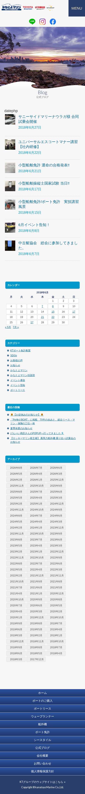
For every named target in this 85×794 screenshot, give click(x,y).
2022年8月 (16, 563)
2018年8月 (36, 647)
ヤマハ (40, 8)
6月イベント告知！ (34, 225)
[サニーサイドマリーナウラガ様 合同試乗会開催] (10, 119)
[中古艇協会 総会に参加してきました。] (10, 246)
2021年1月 (36, 593)
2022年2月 (16, 575)
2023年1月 (36, 551)
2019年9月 (16, 623)
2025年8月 (16, 491)
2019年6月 (16, 629)
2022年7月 (36, 563)
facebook (53, 22)
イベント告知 (17, 385)
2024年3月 (56, 521)
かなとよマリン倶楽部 (22, 375)
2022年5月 (16, 569)
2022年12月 (57, 551)
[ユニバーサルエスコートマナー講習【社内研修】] (10, 144)
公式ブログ (42, 747)
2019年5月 (36, 629)
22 (53, 317)
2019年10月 (57, 617)
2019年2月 (36, 635)
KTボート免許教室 (20, 350)
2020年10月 (17, 599)
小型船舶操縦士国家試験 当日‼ (44, 183)
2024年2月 (16, 527)
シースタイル (42, 740)
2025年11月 (17, 485)
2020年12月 (57, 593)
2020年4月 (16, 611)
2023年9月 (56, 533)
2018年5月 (36, 653)
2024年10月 (37, 509)
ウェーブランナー (42, 716)
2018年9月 (16, 647)
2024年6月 (56, 515)
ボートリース (17, 390)
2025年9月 (56, 485)
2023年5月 (16, 545)
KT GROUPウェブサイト (50, 8)
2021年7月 (16, 587)
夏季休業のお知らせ (21, 428)
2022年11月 (17, 557)
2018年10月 (57, 641)
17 (73, 311)
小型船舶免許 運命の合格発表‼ (44, 165)
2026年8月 (16, 467)
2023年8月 (16, 539)
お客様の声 (16, 360)
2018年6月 (16, 653)
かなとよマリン (19, 370)
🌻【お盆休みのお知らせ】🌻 (27, 414)
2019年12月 (37, 617)
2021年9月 (36, 581)
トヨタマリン (28, 8)
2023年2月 (16, 551)
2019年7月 (56, 623)
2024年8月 (16, 515)
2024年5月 (16, 521)
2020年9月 (36, 599)
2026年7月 (36, 467)
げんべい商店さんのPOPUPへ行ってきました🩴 (37, 433)
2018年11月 (37, 641)
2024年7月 (36, 515)
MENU (76, 8)
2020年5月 (56, 605)
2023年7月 (36, 539)
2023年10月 (37, 533)
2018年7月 (56, 647)
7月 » (16, 327)
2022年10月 (37, 557)
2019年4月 (56, 629)
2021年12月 (37, 575)
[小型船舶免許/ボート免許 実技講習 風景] (10, 204)
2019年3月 (16, 635)
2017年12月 (37, 659)
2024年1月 (36, 527)
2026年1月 (36, 479)
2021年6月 (36, 587)
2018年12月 (17, 641)
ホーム (42, 692)
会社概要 (42, 755)
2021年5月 (56, 587)
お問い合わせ (42, 763)
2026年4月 (36, 473)
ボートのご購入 (42, 700)
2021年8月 (56, 581)
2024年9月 (56, 509)
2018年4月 (56, 653)
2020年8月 (56, 599)
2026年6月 (56, 467)
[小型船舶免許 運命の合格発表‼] (10, 168)
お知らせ (15, 365)
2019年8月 (36, 623)
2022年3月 (56, 569)
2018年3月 (16, 659)
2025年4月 (36, 497)
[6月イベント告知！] (10, 227)
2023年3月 (56, 545)
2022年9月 (56, 557)
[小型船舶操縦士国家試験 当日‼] (10, 186)
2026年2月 (16, 479)
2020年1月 (16, 617)
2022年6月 (56, 563)
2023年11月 (17, 533)
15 (53, 311)
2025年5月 (16, 497)
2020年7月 (16, 605)
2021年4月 (16, 593)
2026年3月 (56, 473)
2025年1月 (36, 503)
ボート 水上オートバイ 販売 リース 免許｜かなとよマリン (11, 7)
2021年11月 (57, 575)
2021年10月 (17, 581)
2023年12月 (57, 527)
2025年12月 (57, 479)
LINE (32, 22)
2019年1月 (56, 635)
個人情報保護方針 (42, 771)
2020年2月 (56, 611)
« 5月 (8, 327)
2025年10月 (37, 485)
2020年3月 (36, 611)
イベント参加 (17, 380)
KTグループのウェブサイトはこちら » (43, 782)
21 (42, 317)
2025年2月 (16, 503)
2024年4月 (36, 521)
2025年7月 (36, 491)
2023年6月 (56, 539)
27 (32, 322)
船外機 (42, 724)
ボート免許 (42, 732)
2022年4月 (36, 569)
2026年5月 (16, 473)
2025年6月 (56, 491)
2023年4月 (36, 545)
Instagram (42, 22)
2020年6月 (36, 605)
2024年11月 (17, 509)
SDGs (13, 355)
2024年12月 (57, 503)
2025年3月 (56, 497)
